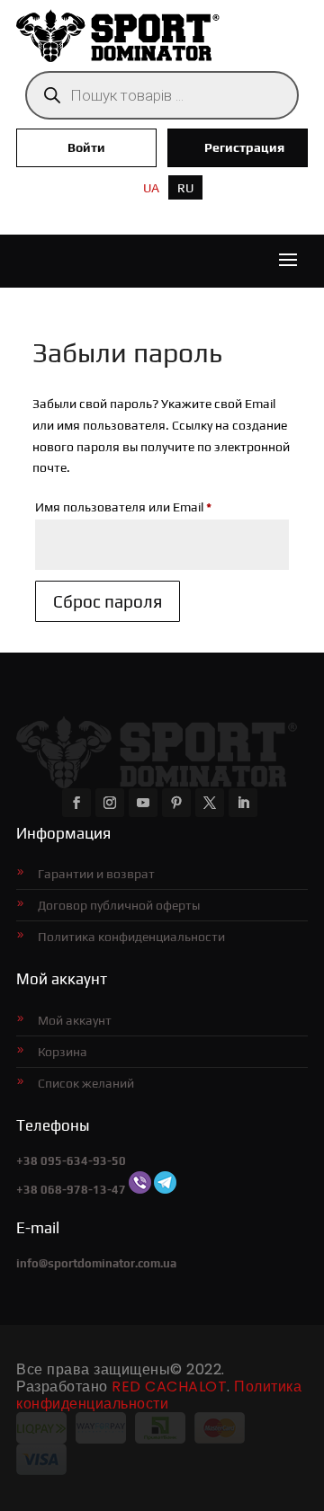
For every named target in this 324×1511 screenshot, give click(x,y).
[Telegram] (165, 1189)
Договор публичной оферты (119, 905)
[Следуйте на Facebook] (76, 802)
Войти (86, 147)
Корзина (62, 1051)
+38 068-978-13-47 (71, 1189)
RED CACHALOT (169, 1386)
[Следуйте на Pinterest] (176, 802)
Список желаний (86, 1083)
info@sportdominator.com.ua (96, 1263)
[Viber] (140, 1189)
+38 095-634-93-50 (71, 1161)
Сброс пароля (107, 601)
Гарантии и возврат (96, 874)
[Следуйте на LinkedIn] (243, 802)
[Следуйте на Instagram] (109, 802)
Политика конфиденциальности (131, 936)
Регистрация (244, 147)
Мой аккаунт (75, 1020)
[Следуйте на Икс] (209, 802)
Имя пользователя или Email (161, 506)
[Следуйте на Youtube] (143, 802)
